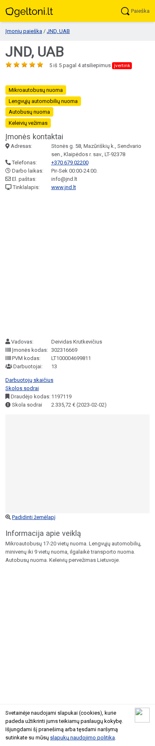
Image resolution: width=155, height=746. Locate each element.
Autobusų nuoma (29, 112)
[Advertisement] (77, 264)
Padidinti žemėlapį (33, 517)
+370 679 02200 (69, 162)
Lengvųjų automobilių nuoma (43, 101)
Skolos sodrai (22, 388)
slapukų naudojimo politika (82, 737)
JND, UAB (58, 31)
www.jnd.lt (63, 187)
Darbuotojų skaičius (29, 380)
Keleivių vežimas (28, 123)
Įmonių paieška (23, 31)
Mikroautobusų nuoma (36, 90)
